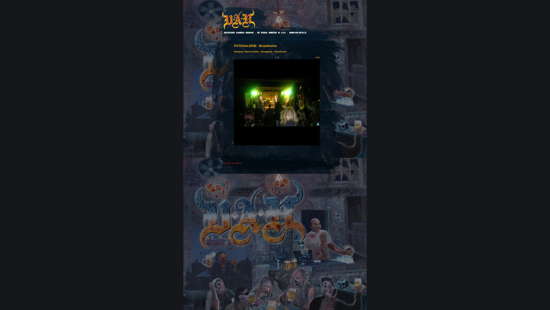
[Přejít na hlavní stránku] (246, 21)
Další (318, 57)
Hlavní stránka (251, 51)
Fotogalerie (266, 51)
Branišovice (280, 51)
